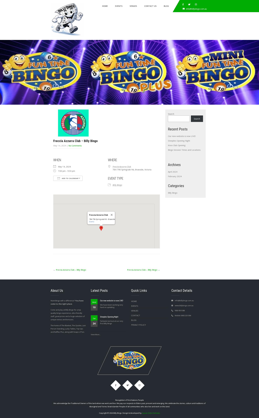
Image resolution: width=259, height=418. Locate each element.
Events (118, 6)
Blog (166, 6)
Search (171, 113)
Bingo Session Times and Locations (184, 150)
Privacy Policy (138, 325)
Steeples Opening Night (179, 140)
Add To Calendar (69, 178)
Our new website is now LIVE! (182, 136)
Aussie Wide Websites (151, 413)
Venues (133, 6)
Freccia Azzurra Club (122, 166)
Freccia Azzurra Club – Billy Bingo (69, 269)
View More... (96, 334)
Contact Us (150, 6)
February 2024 (175, 176)
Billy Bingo (117, 185)
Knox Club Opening (176, 145)
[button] (101, 228)
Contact (135, 315)
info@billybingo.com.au (196, 8)
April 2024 (172, 171)
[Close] (111, 215)
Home (105, 6)
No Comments (75, 145)
